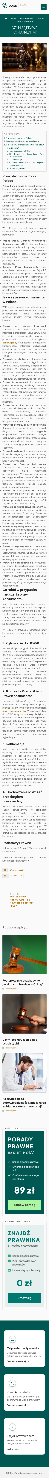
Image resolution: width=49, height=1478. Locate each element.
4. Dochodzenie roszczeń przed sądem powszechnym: (27, 164)
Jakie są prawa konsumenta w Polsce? (23, 141)
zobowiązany (9, 342)
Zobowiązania (16, 876)
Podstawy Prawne (17, 168)
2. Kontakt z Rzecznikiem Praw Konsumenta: (27, 155)
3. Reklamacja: (16, 160)
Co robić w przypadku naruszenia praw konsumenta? (25, 146)
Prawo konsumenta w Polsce (19, 138)
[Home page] (6, 18)
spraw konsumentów (14, 711)
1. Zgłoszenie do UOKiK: (20, 151)
